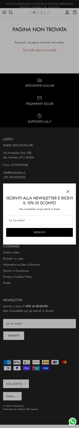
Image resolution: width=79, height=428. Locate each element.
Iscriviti (39, 232)
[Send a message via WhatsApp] (72, 421)
